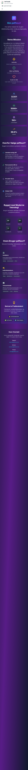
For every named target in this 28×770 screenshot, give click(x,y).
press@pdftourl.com (14, 351)
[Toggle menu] (14, 9)
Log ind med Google (7, 5)
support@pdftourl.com (14, 342)
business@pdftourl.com (14, 346)
